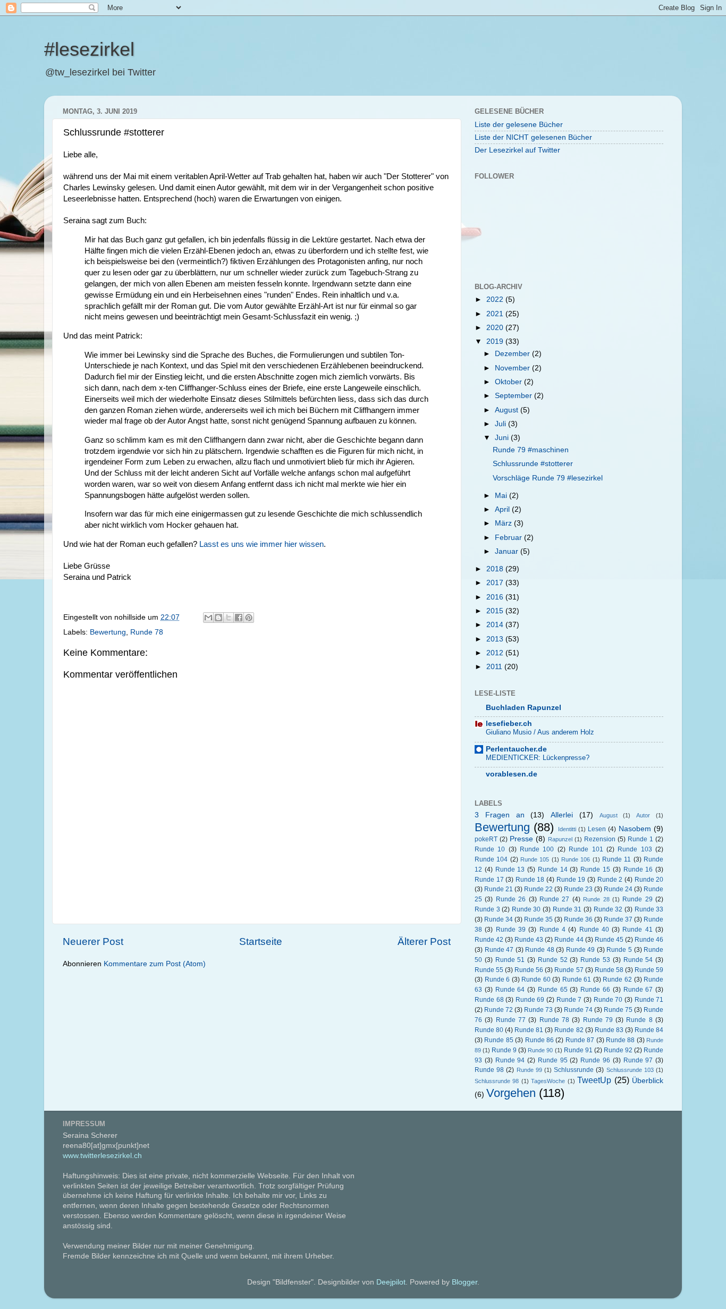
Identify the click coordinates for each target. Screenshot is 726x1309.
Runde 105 (534, 859)
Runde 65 (553, 989)
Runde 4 (552, 929)
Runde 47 (499, 949)
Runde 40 (594, 929)
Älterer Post (424, 941)
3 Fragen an (500, 815)
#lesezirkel (89, 49)
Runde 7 (569, 999)
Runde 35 (538, 919)
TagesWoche (548, 1081)
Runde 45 (609, 939)
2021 (495, 314)
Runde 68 (489, 999)
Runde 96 (595, 1060)
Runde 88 (620, 1040)
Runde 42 (489, 939)
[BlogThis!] (218, 617)
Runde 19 (571, 879)
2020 (495, 328)
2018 (495, 569)
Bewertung (108, 632)
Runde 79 (598, 1020)
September (514, 396)
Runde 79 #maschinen (531, 450)
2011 (495, 667)
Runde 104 (491, 859)
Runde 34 (498, 919)
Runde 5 (619, 949)
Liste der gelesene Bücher (519, 125)
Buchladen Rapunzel (523, 708)
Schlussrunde (574, 1070)
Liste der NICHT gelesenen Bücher (533, 137)
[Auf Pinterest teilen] (248, 617)
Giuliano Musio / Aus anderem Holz (540, 732)
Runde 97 (638, 1060)
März (504, 523)
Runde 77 (511, 1020)
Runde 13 (510, 869)
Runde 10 (490, 849)
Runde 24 (618, 889)
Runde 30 (526, 909)
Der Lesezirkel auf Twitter (517, 150)
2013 (495, 639)
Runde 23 (578, 889)
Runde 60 (536, 979)
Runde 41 (637, 929)
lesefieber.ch (509, 724)
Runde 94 (510, 1060)
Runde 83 (609, 1030)
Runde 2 (610, 879)
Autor (643, 815)
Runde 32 (608, 909)
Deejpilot (391, 1282)
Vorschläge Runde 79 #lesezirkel (548, 478)
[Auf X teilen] (228, 617)
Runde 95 (553, 1060)
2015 (495, 611)
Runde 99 (529, 1070)
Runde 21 (498, 889)
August (507, 410)
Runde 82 (568, 1030)
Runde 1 (640, 839)
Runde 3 (487, 909)
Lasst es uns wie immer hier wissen (261, 544)
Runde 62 (617, 979)
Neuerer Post (93, 941)
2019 (495, 341)
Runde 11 (616, 859)
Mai (502, 496)
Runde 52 (553, 960)
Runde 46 (649, 939)
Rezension (599, 839)
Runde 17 (489, 879)
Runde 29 (637, 899)
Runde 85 (498, 1040)
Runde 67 (638, 989)
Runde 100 (537, 849)
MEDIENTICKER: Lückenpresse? (537, 758)
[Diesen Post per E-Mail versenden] (208, 617)
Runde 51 (510, 960)
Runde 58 (609, 970)
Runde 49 (580, 949)
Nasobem (635, 829)
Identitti (567, 829)
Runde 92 (618, 1050)
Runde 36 (578, 919)
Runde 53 (595, 960)
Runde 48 (539, 949)
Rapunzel (560, 839)
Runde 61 (577, 979)
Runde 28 (596, 899)
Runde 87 (579, 1040)
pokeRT (486, 839)
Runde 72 (498, 1010)
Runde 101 (586, 849)
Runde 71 (649, 999)
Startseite (260, 941)
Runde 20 (649, 879)
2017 (495, 583)
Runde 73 (538, 1010)
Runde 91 (578, 1050)
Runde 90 (540, 1050)
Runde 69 (530, 999)
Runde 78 (146, 632)
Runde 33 (649, 909)
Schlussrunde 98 (497, 1081)
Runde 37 (618, 919)
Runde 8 (639, 1020)
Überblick (647, 1081)
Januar (507, 551)
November (513, 368)
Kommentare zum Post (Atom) (155, 964)
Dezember (513, 354)
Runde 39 (511, 929)
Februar (509, 538)
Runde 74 (578, 1010)
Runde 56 (528, 970)
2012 (495, 653)
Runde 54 (638, 960)
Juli (501, 424)
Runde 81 (528, 1030)
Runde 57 (568, 970)
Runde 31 (567, 909)
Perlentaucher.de (516, 749)
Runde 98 (489, 1070)
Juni (503, 438)
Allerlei (562, 815)
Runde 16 (638, 869)
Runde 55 (489, 970)
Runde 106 (575, 859)
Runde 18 (530, 879)
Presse (521, 839)
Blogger (464, 1282)
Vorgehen (511, 1093)
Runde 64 (510, 989)
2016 (495, 597)
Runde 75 (618, 1010)
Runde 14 (553, 869)
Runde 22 (538, 889)
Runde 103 (635, 849)
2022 (495, 299)
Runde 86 (539, 1040)
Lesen (597, 829)
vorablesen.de (511, 774)
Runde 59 (649, 970)
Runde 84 (649, 1030)
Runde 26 (511, 899)
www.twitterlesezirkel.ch (102, 1156)
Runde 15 (595, 869)
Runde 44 (568, 939)
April (503, 509)
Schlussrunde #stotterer (533, 464)
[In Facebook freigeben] (238, 617)
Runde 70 (608, 999)
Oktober (509, 382)
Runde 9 (504, 1050)
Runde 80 (489, 1030)
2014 (495, 625)
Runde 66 (595, 989)
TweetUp (594, 1080)
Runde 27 (554, 899)
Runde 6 (497, 979)
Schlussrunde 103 (630, 1070)
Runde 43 (528, 939)
